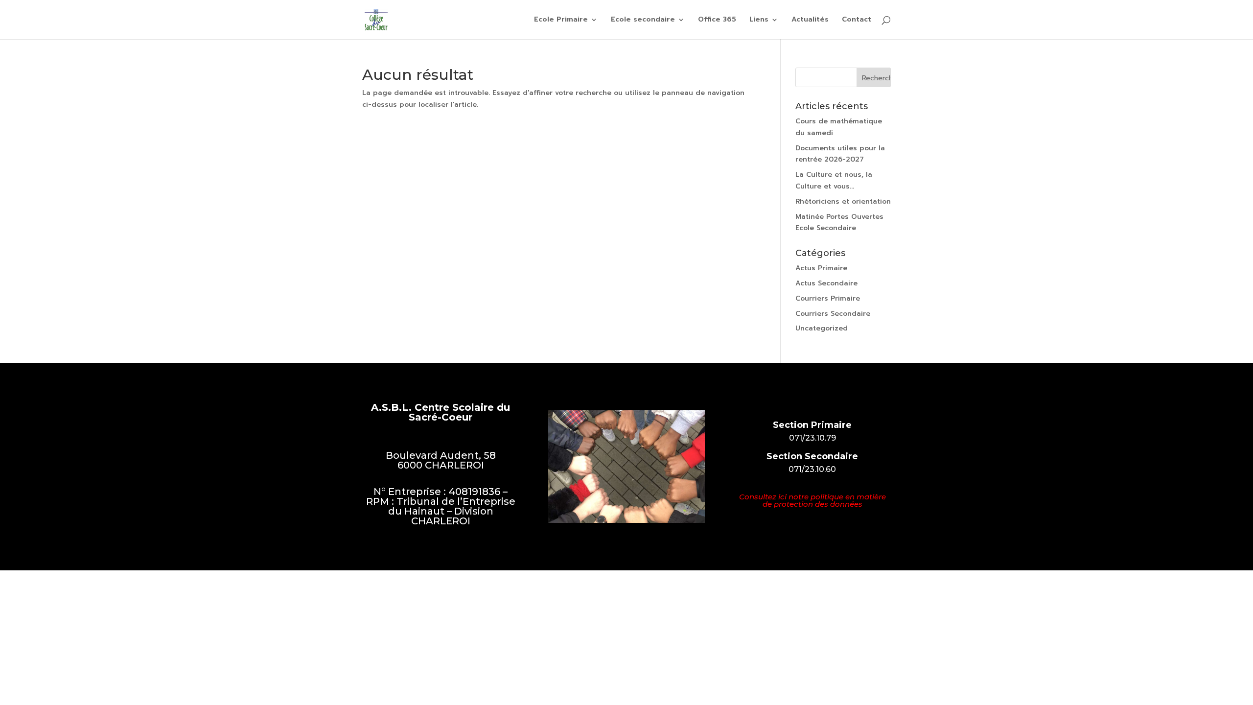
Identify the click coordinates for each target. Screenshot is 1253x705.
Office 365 (717, 20)
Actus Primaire (821, 268)
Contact (856, 20)
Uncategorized (821, 328)
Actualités (810, 20)
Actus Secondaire (826, 283)
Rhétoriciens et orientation (843, 201)
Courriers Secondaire (832, 313)
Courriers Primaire (827, 298)
